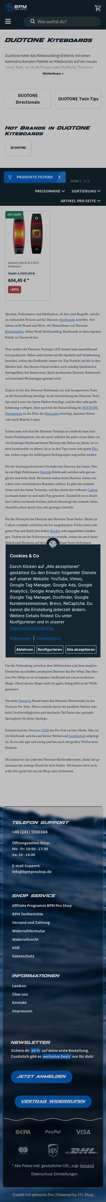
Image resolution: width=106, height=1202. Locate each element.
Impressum (20, 638)
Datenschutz (49, 638)
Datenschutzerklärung (31, 628)
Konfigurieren (50, 649)
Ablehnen (24, 649)
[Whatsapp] (75, 1190)
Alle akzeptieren (81, 649)
